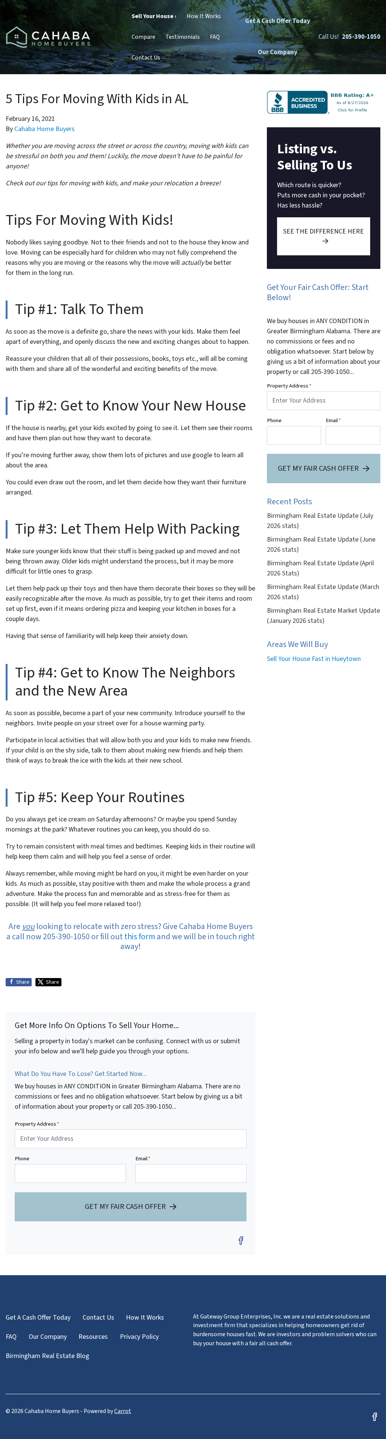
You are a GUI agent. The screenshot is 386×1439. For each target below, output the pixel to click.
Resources (93, 1336)
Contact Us (146, 57)
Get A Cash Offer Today (277, 21)
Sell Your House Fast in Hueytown (314, 659)
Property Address (37, 1124)
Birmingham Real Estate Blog (47, 1356)
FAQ (215, 37)
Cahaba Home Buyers (44, 129)
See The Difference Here (323, 231)
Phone (22, 1159)
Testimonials (182, 37)
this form (139, 937)
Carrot (122, 1411)
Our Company (277, 52)
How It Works (204, 16)
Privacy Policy (139, 1336)
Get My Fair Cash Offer (125, 1206)
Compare (143, 37)
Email (142, 1159)
